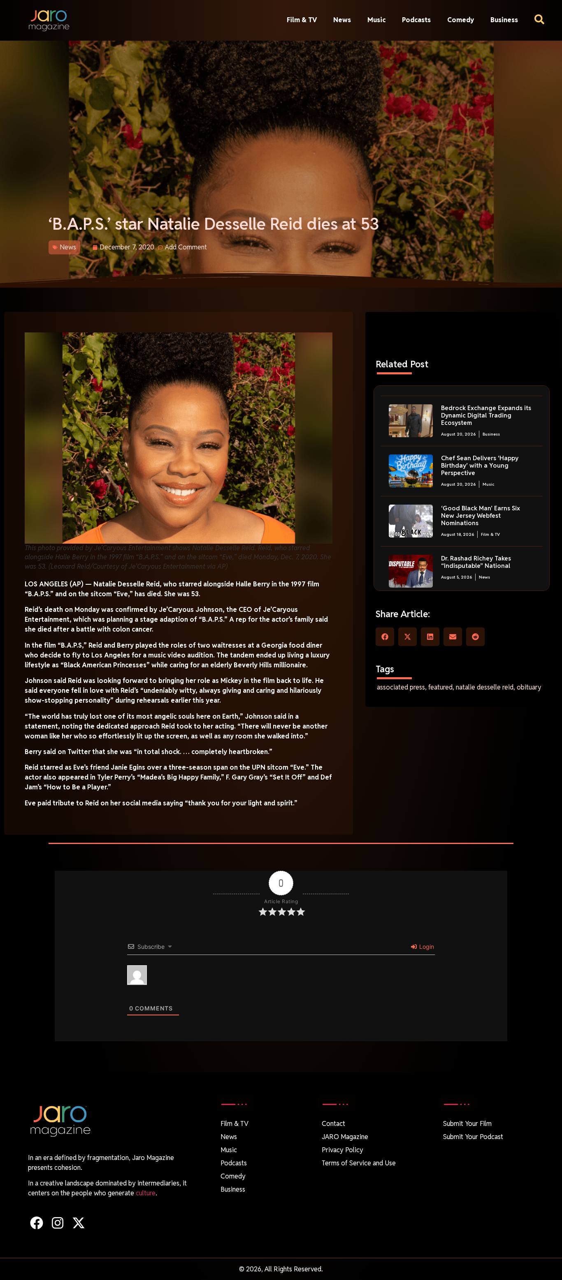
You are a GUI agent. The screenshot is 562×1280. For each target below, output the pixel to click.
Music (376, 20)
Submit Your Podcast (473, 1136)
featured (440, 687)
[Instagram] (57, 1222)
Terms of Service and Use (359, 1163)
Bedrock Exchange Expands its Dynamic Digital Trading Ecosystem (486, 415)
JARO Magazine (345, 1136)
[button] (385, 636)
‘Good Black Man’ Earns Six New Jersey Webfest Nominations (480, 515)
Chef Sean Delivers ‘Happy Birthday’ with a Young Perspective (479, 465)
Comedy (460, 20)
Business (504, 20)
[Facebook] (36, 1222)
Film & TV (302, 20)
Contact (333, 1123)
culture (146, 1193)
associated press (401, 687)
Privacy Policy (342, 1150)
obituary (529, 687)
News (342, 20)
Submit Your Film (467, 1123)
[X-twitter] (78, 1222)
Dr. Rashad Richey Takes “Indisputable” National (476, 562)
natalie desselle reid (484, 687)
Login (426, 946)
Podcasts (416, 20)
